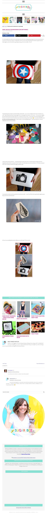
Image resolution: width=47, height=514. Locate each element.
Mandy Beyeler (12, 378)
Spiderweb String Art (8, 336)
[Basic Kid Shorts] (23, 309)
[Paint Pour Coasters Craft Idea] (38, 308)
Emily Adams (10, 370)
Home (3, 26)
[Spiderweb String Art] (9, 328)
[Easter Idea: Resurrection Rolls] (42, 20)
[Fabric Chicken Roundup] (27, 20)
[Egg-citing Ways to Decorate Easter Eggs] (34, 20)
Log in (37, 512)
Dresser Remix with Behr (23, 336)
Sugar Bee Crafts (23, 8)
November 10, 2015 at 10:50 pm (13, 371)
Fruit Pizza (34, 334)
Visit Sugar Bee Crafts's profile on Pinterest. (23, 507)
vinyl (6, 26)
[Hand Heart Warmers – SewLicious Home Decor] (9, 308)
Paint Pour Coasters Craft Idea (37, 316)
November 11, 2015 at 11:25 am (15, 380)
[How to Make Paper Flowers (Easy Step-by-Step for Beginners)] (5, 20)
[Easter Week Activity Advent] (20, 20)
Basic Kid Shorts (22, 319)
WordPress (33, 512)
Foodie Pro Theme (19, 512)
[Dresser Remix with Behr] (23, 328)
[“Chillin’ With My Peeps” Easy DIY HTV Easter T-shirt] (13, 20)
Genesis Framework (27, 512)
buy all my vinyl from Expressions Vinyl (8, 119)
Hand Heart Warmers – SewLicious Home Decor (9, 317)
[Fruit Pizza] (38, 327)
